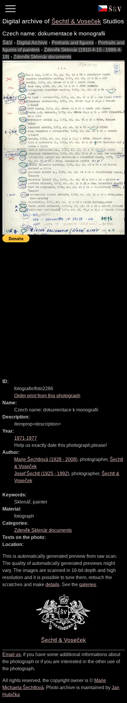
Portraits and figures (73, 42)
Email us (11, 654)
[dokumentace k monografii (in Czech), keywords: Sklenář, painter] (63, 148)
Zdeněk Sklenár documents (42, 56)
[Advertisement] (63, 307)
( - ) (45, 459)
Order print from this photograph (47, 395)
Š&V (7, 42)
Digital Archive (32, 42)
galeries (87, 584)
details (52, 584)
